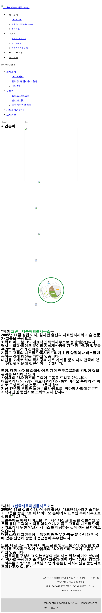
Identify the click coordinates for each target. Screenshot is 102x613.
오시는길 (11, 114)
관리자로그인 (51, 607)
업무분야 (16, 86)
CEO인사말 (18, 76)
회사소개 (11, 71)
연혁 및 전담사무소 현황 (25, 81)
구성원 (10, 90)
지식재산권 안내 (15, 109)
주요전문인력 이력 (21, 105)
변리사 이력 (18, 100)
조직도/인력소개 (20, 95)
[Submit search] (27, 122)
